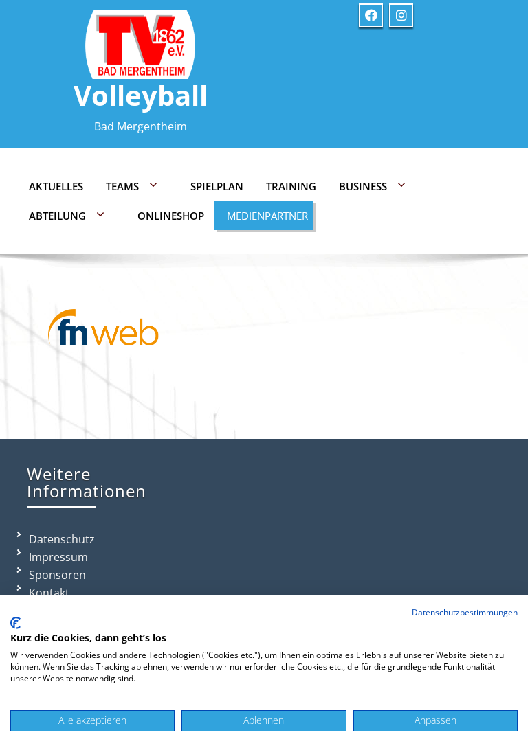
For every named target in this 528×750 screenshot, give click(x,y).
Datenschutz (62, 539)
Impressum (58, 557)
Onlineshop (171, 216)
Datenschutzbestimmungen (465, 612)
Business (363, 186)
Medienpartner (267, 216)
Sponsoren (57, 574)
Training (291, 186)
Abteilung (57, 216)
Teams (122, 186)
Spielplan (216, 186)
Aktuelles (56, 186)
